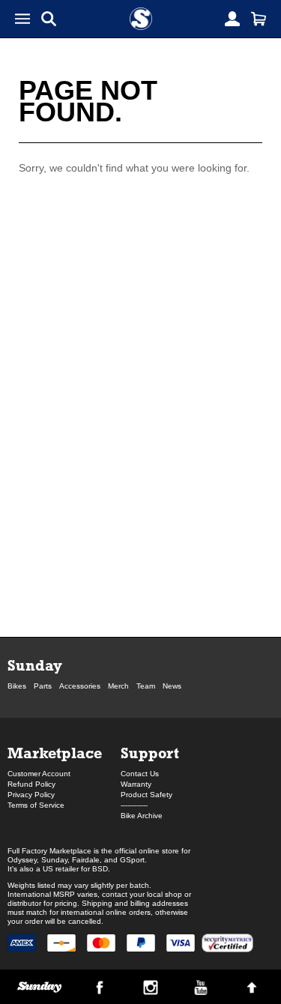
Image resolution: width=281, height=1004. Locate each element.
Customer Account (38, 773)
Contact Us (140, 773)
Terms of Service (35, 805)
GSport (132, 860)
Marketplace (54, 752)
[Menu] (22, 18)
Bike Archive (142, 815)
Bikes (16, 686)
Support (150, 752)
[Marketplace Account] (232, 18)
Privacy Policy (31, 794)
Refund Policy (31, 784)
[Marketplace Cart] (259, 18)
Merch (118, 686)
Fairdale (86, 860)
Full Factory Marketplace (49, 851)
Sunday (34, 665)
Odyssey (22, 860)
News (172, 686)
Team (145, 686)
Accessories (79, 686)
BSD (100, 869)
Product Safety (146, 794)
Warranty (136, 784)
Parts (43, 686)
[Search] (49, 18)
